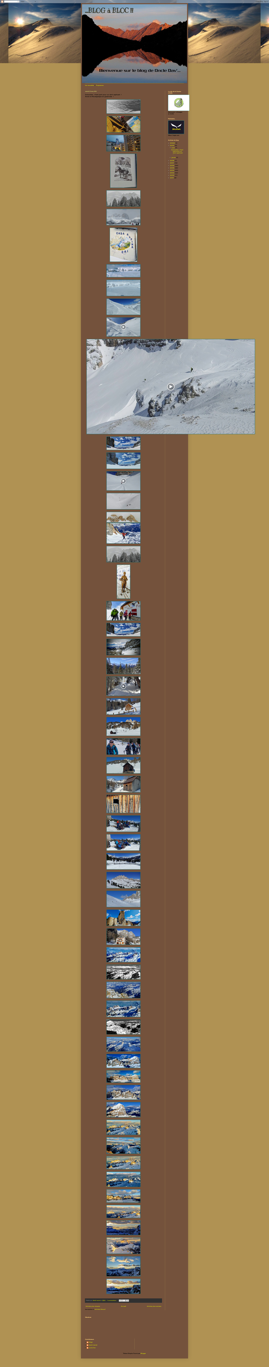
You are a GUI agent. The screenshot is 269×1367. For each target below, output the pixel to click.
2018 (172, 160)
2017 (172, 163)
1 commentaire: (112, 1300)
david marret (93, 1345)
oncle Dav (92, 1347)
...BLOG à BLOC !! (109, 10)
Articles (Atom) (100, 1309)
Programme (100, 85)
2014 (172, 170)
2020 (172, 143)
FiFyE (91, 1342)
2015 (172, 168)
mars (173, 147)
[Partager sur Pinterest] (128, 1301)
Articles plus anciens (154, 1306)
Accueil (123, 1306)
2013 (172, 173)
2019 (172, 145)
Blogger (143, 1353)
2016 (172, 165)
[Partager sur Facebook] (126, 1301)
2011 (172, 178)
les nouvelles (89, 85)
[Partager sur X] (124, 1301)
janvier (173, 157)
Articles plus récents (93, 1306)
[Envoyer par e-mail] (120, 1301)
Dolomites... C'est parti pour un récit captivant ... (177, 152)
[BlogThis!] (122, 1301)
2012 (172, 175)
